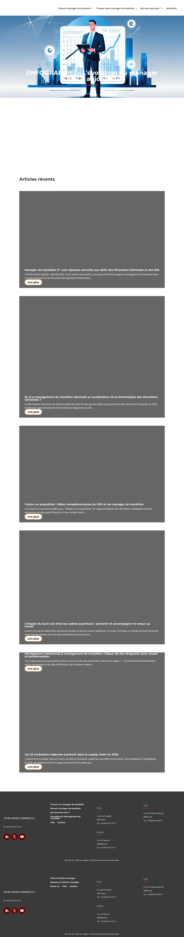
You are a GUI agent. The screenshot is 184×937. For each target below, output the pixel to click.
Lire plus (33, 282)
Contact (61, 822)
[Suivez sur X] (14, 836)
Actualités (171, 8)
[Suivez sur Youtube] (22, 836)
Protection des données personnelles (105, 860)
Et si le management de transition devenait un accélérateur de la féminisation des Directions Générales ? (91, 398)
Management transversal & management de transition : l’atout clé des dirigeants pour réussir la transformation (91, 655)
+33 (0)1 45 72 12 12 (12, 827)
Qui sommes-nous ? (150, 8)
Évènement (92, 84)
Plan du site (69, 860)
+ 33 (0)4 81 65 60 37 (154, 820)
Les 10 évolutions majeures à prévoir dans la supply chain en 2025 (72, 754)
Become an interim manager (64, 882)
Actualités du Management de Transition (65, 818)
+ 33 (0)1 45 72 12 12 (108, 823)
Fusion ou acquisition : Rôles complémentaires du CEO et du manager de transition (84, 504)
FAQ (52, 822)
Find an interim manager (62, 878)
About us (54, 886)
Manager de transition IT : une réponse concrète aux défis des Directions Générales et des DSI (92, 270)
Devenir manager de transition (74, 8)
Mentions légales (82, 860)
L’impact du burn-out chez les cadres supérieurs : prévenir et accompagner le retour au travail (87, 625)
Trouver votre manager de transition (115, 8)
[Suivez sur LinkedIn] (7, 836)
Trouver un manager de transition (67, 804)
